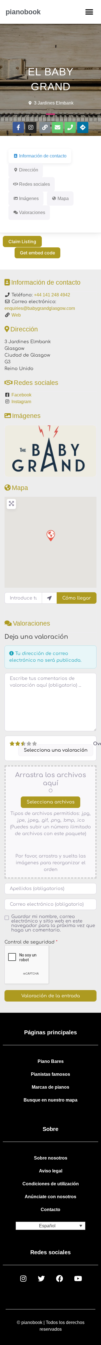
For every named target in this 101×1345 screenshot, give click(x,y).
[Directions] (82, 127)
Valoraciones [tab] (32, 212)
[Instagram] (30, 127)
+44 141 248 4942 (52, 294)
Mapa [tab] (63, 198)
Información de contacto (46, 282)
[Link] (44, 127)
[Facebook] (59, 1278)
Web (16, 315)
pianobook (23, 12)
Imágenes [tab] (29, 198)
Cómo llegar (76, 598)
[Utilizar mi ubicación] (49, 597)
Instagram (21, 401)
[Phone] (70, 127)
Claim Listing (22, 241)
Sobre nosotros (50, 1158)
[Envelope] (57, 127)
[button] (89, 12)
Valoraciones (31, 623)
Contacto (50, 1209)
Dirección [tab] (28, 170)
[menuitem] (50, 1226)
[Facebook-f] (18, 127)
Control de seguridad (31, 942)
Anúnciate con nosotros (50, 1196)
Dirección (24, 329)
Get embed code (37, 252)
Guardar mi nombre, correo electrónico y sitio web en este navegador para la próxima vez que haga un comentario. (53, 923)
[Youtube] (77, 1278)
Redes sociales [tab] (34, 184)
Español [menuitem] (47, 1225)
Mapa (20, 487)
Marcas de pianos (50, 1087)
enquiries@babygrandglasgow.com (39, 308)
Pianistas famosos (50, 1074)
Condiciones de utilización (50, 1183)
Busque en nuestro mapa (50, 1100)
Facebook (21, 394)
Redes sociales (36, 382)
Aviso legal (50, 1171)
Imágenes (26, 415)
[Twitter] (41, 1278)
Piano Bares (51, 1061)
